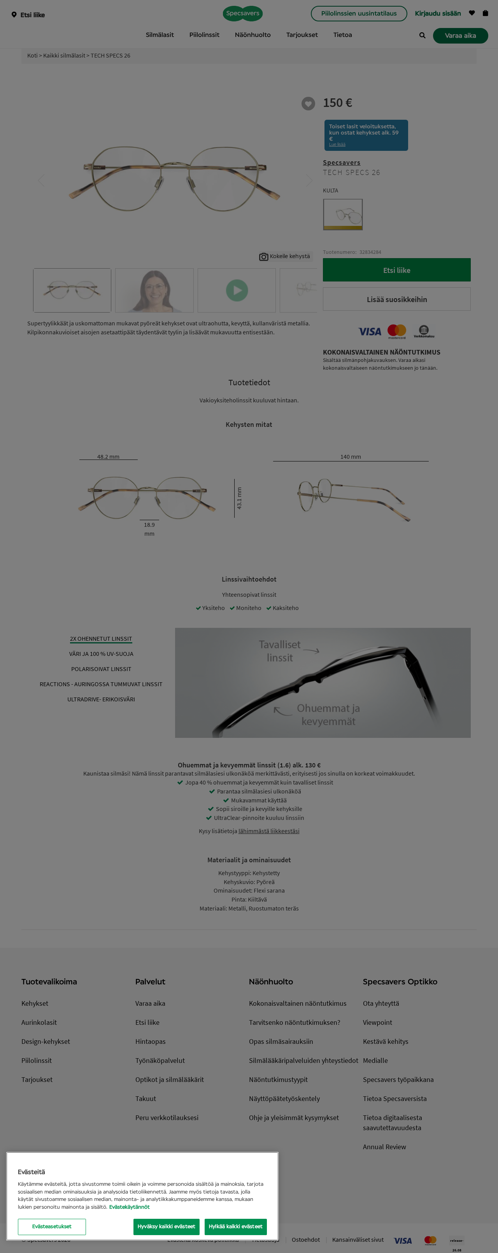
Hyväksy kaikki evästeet (166, 1226)
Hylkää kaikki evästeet (236, 1226)
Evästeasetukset (52, 1226)
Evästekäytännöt (129, 1207)
